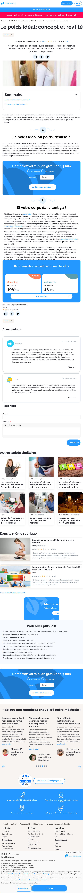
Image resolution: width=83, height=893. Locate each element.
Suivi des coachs (7, 849)
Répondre (72, 367)
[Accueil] (9, 3)
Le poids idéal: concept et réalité (56, 21)
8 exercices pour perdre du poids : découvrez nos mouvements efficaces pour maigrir (35, 631)
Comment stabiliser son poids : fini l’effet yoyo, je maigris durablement (29, 655)
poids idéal (27, 214)
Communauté (61, 840)
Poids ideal (8, 35)
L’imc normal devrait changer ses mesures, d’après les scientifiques (28, 646)
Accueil (3, 21)
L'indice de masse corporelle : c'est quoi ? (18, 640)
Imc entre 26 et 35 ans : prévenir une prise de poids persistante (41, 484)
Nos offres (59, 828)
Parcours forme (7, 846)
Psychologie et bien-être (36, 834)
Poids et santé (23, 21)
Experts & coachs (7, 834)
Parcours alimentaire (8, 843)
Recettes (31, 839)
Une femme (49, 172)
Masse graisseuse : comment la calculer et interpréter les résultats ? (29, 643)
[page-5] (46, 766)
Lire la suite (7, 749)
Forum (57, 843)
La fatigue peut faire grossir (13, 637)
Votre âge (32, 177)
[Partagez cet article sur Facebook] (41, 56)
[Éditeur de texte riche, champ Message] (41, 431)
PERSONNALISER (23, 888)
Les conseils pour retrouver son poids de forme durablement (12, 484)
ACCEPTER (49, 888)
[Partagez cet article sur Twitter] (47, 56)
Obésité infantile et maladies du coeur (17, 652)
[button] (5, 425)
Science (4, 836)
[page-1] (38, 766)
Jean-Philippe (13, 226)
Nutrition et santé (33, 836)
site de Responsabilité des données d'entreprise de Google (29, 874)
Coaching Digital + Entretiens (64, 834)
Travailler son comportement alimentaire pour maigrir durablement (28, 658)
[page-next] (79, 767)
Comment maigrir (34, 831)
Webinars (58, 846)
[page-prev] (3, 767)
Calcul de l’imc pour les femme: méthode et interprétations (12, 520)
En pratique (7, 840)
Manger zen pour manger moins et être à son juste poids (69, 520)
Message (6, 422)
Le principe (5, 831)
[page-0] (36, 766)
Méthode (6, 828)
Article (44, 41)
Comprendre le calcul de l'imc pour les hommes (40, 520)
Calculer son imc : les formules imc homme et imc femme (25, 649)
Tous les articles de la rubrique (11, 593)
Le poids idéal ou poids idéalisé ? (17, 100)
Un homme (35, 172)
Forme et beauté (33, 842)
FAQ (56, 836)
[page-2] (40, 766)
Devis (57, 849)
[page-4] (44, 766)
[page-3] (42, 766)
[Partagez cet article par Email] (35, 56)
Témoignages (34, 848)
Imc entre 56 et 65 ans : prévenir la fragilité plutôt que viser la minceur (56, 568)
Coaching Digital (60, 831)
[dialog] (41, 872)
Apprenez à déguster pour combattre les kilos (20, 634)
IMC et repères (36, 21)
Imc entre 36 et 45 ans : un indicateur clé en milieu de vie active (70, 484)
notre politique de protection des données (32, 880)
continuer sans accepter (73, 852)
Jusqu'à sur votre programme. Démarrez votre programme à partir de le (42, 15)
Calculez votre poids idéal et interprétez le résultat (53, 541)
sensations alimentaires (69, 239)
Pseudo (5, 414)
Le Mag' (12, 21)
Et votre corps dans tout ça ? (16, 104)
